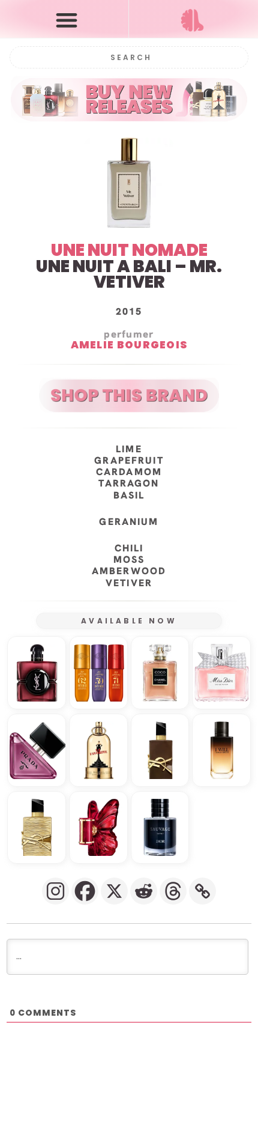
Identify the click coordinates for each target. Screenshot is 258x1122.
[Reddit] (143, 891)
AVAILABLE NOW (129, 621)
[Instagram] (55, 891)
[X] (114, 891)
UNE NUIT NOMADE (129, 250)
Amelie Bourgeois (129, 345)
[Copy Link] (202, 891)
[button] (67, 19)
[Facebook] (84, 891)
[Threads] (173, 891)
